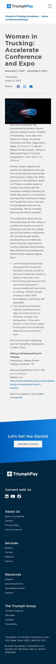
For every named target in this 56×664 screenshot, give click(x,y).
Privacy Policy (12, 525)
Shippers (9, 557)
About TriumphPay (14, 517)
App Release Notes (15, 588)
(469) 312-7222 (37, 641)
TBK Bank (10, 615)
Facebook (17, 397)
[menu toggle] (50, 6)
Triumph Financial (14, 611)
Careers (9, 521)
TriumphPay (11, 624)
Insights (9, 579)
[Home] (20, 6)
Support (9, 593)
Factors (9, 561)
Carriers (9, 552)
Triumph (9, 620)
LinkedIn (39, 394)
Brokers (9, 548)
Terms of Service (13, 530)
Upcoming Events (14, 584)
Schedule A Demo (28, 444)
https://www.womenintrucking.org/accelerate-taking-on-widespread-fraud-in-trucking (32, 384)
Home (45, 16)
